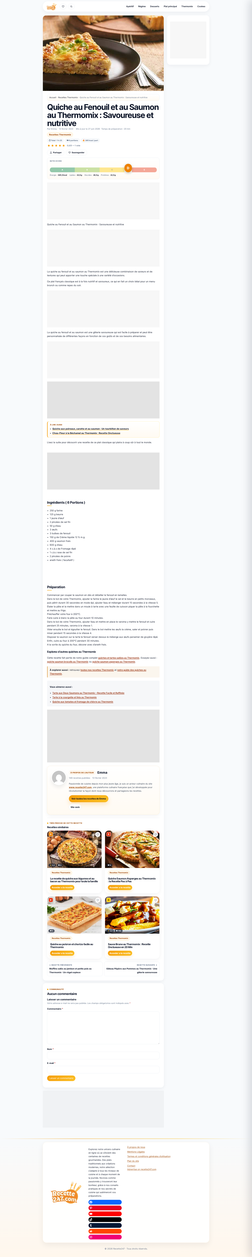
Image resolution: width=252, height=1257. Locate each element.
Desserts (154, 6)
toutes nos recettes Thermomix (97, 670)
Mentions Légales (136, 1151)
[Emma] (58, 777)
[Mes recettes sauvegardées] (63, 6)
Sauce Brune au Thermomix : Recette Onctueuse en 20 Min (129, 946)
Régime (142, 6)
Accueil (52, 97)
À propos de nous (136, 1147)
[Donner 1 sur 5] (49, 145)
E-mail (51, 1063)
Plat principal (170, 6)
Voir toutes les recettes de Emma (88, 798)
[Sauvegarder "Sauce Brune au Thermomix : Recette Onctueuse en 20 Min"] (155, 900)
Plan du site (133, 1161)
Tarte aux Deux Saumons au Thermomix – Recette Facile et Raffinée (88, 693)
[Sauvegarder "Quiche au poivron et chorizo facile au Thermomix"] (97, 900)
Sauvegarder (78, 152)
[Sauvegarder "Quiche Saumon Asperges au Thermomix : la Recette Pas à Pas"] (155, 834)
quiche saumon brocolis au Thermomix (67, 661)
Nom (50, 1049)
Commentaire (55, 1008)
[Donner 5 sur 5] (63, 145)
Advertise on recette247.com (141, 1169)
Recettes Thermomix (68, 97)
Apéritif (130, 6)
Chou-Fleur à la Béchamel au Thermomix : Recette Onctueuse (86, 433)
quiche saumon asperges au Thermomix (113, 661)
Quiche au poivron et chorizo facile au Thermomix (71, 946)
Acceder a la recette (62, 887)
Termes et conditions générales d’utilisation (149, 1156)
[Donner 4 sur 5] (60, 145)
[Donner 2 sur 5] (52, 145)
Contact (131, 1165)
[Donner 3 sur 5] (56, 145)
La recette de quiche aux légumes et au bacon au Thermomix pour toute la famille (74, 880)
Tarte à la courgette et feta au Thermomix (74, 697)
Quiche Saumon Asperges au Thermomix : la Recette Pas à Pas (132, 880)
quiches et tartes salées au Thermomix (118, 658)
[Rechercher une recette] (71, 6)
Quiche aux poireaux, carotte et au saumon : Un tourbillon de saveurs (90, 428)
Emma (102, 772)
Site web (75, 807)
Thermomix (187, 6)
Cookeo (201, 6)
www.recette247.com (80, 787)
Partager (57, 152)
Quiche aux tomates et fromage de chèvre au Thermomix (82, 701)
